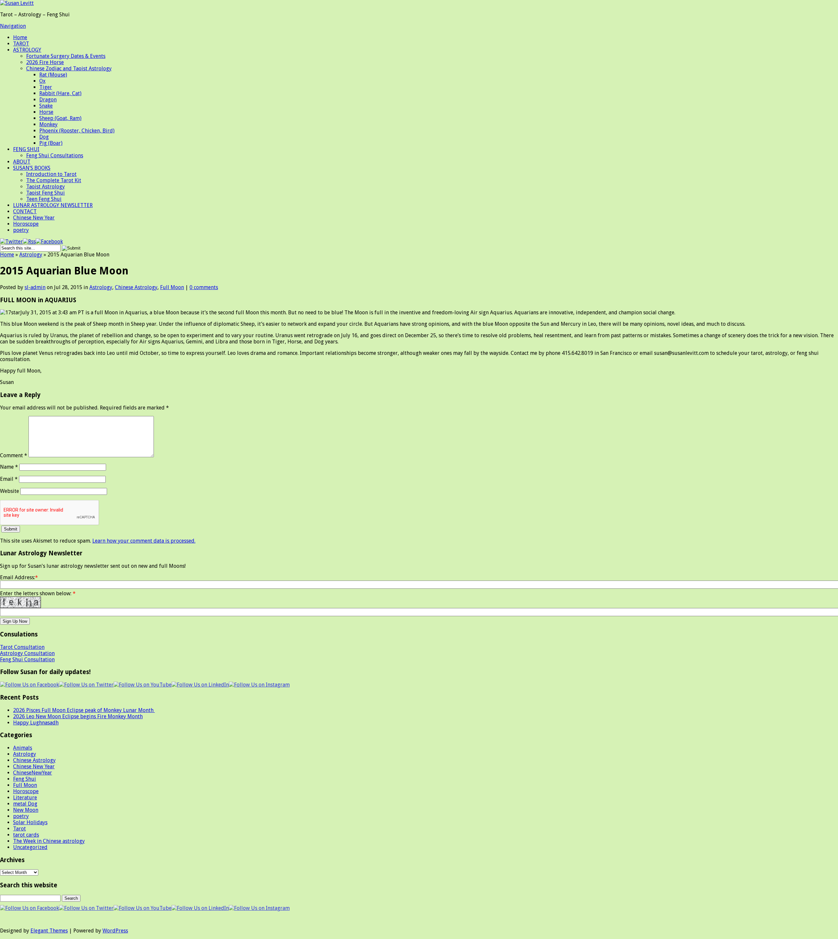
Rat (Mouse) (53, 75)
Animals (22, 748)
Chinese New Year (34, 218)
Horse (46, 112)
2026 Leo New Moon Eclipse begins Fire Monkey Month (78, 716)
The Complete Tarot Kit (53, 180)
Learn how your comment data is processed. (143, 541)
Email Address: (17, 577)
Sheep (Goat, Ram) (60, 118)
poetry (21, 230)
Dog (44, 137)
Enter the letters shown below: (38, 593)
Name (9, 467)
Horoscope (26, 224)
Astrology (30, 255)
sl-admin (35, 287)
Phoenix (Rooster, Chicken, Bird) (77, 131)
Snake (46, 106)
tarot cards (26, 835)
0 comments (204, 287)
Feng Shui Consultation (27, 659)
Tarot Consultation (22, 647)
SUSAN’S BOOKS (31, 168)
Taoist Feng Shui (45, 193)
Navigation (13, 26)
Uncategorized (30, 847)
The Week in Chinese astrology (49, 841)
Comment (13, 455)
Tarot (19, 829)
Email (9, 479)
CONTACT (25, 211)
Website (9, 491)
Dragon (48, 99)
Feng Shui (24, 779)
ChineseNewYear (32, 773)
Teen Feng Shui (44, 199)
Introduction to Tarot (51, 174)
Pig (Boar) (51, 143)
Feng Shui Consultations (54, 155)
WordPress (115, 931)
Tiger (45, 87)
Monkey (48, 124)
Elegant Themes (49, 931)
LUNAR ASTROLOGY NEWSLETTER (53, 205)
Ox (42, 81)
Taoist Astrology (45, 186)
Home (20, 37)
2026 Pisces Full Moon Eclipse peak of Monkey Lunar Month (84, 710)
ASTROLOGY (27, 50)
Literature (25, 797)
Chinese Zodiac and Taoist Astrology (69, 68)
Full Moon (172, 287)
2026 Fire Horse (45, 62)
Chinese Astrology (136, 287)
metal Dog (25, 804)
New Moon (25, 810)
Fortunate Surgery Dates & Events (65, 56)
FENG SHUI (26, 149)
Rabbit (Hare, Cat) (60, 93)
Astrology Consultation (27, 653)
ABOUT (21, 162)
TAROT (21, 44)
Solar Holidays (30, 822)
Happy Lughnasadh (36, 723)
